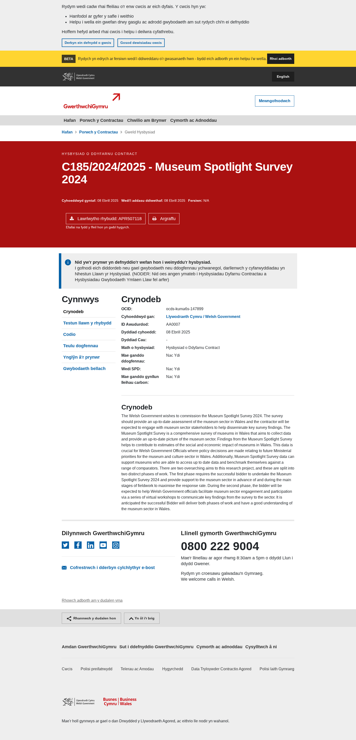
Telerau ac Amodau (137, 669)
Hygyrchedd (172, 669)
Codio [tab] (69, 334)
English (283, 76)
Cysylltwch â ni (261, 646)
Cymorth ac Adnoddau (193, 120)
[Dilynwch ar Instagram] (115, 545)
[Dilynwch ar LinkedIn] (90, 545)
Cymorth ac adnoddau (219, 646)
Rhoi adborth (281, 59)
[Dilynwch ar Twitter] (65, 545)
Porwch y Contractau (101, 120)
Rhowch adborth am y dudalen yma (92, 600)
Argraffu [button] (167, 218)
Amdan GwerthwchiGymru (89, 646)
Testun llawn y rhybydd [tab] (87, 323)
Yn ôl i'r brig (144, 618)
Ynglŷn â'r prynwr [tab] (81, 357)
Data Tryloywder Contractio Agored (221, 669)
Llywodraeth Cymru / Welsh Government (203, 317)
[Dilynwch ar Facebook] (78, 545)
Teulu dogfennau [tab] (80, 345)
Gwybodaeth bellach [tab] (84, 368)
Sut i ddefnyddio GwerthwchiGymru (156, 646)
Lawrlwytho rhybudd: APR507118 (109, 218)
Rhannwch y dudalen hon (94, 618)
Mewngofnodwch (274, 101)
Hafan (70, 120)
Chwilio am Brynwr (146, 120)
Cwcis (67, 669)
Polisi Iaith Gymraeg (277, 669)
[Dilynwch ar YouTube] (103, 545)
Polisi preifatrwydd (96, 669)
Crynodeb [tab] (73, 311)
